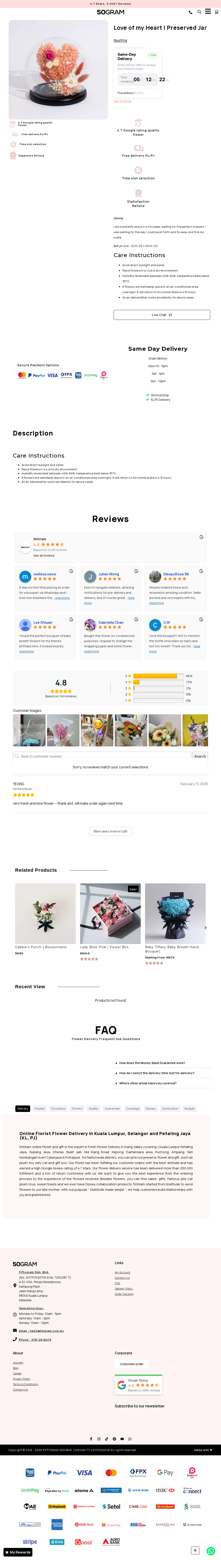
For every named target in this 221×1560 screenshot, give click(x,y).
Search (200, 756)
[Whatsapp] (129, 1438)
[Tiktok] (106, 1438)
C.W (166, 622)
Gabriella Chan (111, 622)
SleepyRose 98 (176, 574)
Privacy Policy (21, 1379)
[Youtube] (122, 1438)
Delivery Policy (124, 1288)
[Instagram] (98, 1438)
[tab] (22, 1108)
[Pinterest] (114, 1438)
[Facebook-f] (91, 1438)
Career (17, 1373)
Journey (18, 1362)
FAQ (117, 1283)
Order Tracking (124, 1294)
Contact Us (122, 1278)
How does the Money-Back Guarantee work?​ (152, 1063)
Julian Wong (108, 574)
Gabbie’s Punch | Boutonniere (40, 947)
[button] (205, 927)
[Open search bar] (199, 12)
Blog (15, 1368)
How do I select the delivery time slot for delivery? (156, 1073)
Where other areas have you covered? (148, 1083)
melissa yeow (44, 574)
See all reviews (44, 555)
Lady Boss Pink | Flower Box (104, 947)
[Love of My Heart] (58, 70)
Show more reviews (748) (110, 831)
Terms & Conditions (25, 1384)
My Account (122, 1272)
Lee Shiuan (42, 622)
